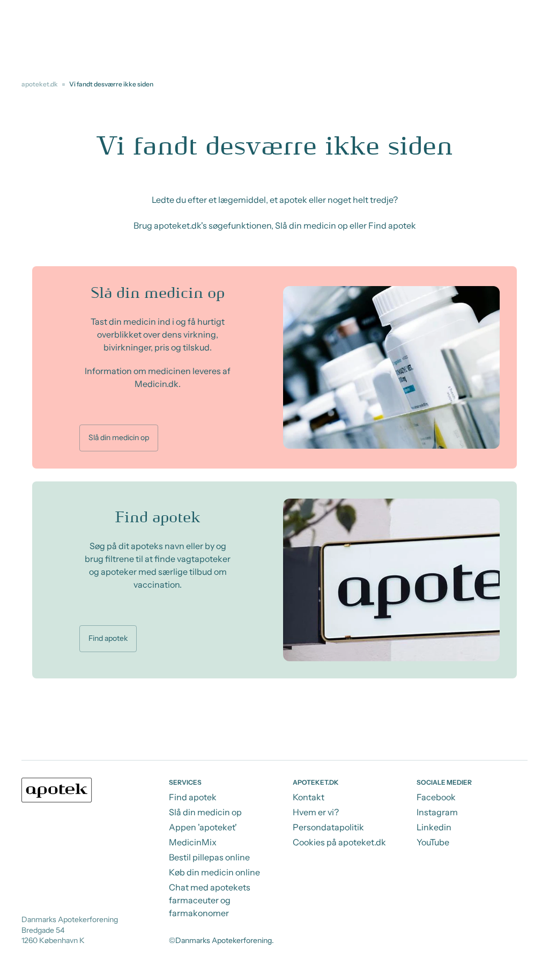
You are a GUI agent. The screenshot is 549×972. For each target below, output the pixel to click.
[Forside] (56, 790)
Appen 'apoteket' (203, 827)
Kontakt (308, 797)
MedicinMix (193, 842)
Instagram (437, 812)
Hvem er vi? (316, 812)
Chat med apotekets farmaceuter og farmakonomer (209, 900)
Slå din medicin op (118, 437)
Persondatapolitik (328, 827)
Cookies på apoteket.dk (339, 842)
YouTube (433, 842)
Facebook (436, 797)
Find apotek (108, 638)
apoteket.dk (39, 84)
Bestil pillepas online (209, 857)
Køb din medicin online (214, 872)
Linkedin (434, 827)
